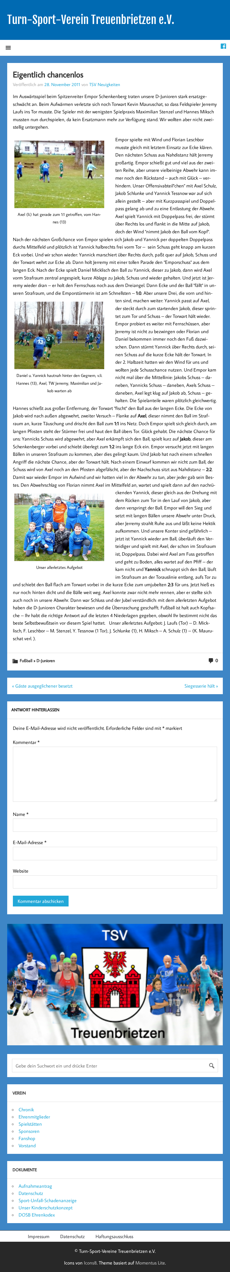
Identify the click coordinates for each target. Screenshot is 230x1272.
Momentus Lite (150, 1263)
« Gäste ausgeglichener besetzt (42, 686)
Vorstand (27, 1145)
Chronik (26, 1109)
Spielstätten (30, 1124)
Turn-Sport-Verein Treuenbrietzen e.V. (90, 20)
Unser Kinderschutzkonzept (45, 1208)
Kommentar (26, 742)
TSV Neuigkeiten (104, 84)
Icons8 (90, 1263)
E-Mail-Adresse (29, 842)
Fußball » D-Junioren (37, 660)
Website (20, 871)
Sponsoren (29, 1131)
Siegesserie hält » (201, 686)
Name (20, 814)
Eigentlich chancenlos (48, 74)
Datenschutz (31, 1193)
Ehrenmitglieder (34, 1117)
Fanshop (27, 1138)
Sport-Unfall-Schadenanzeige (48, 1200)
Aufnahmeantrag (35, 1186)
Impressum (38, 1236)
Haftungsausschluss (114, 1236)
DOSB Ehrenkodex (37, 1215)
